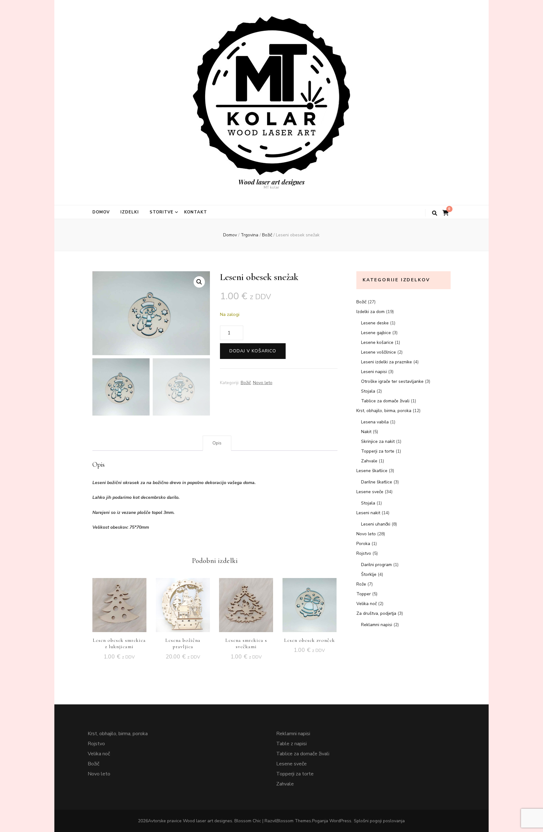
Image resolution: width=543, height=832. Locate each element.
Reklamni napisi (376, 625)
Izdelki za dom (370, 312)
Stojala (368, 391)
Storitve (161, 212)
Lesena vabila (375, 422)
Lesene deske (375, 323)
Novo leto (262, 383)
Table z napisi (291, 743)
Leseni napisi (374, 372)
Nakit (366, 432)
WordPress (340, 821)
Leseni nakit (368, 513)
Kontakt (195, 212)
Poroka (363, 544)
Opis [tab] (217, 443)
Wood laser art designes (271, 182)
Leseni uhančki (375, 524)
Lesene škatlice (371, 471)
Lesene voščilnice (378, 352)
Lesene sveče (369, 492)
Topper (363, 594)
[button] (199, 282)
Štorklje (368, 574)
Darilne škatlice (376, 482)
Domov (101, 212)
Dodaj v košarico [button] (119, 603)
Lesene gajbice (376, 333)
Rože (361, 584)
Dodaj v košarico (252, 351)
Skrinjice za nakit (378, 441)
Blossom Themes (294, 821)
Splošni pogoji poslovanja (379, 821)
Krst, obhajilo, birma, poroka (383, 411)
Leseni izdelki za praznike (386, 362)
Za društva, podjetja (376, 613)
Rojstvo (363, 553)
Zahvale (369, 461)
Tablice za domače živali (385, 401)
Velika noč (366, 604)
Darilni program (376, 565)
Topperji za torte (377, 451)
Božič (246, 383)
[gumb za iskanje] (434, 213)
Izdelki (129, 212)
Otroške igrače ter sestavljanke (392, 381)
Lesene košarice (377, 342)
